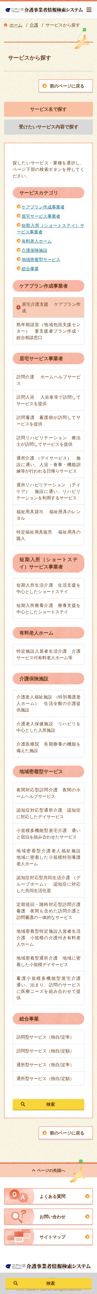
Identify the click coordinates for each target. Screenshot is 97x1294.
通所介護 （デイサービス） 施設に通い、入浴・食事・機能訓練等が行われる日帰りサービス (48, 464)
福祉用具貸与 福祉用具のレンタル (48, 515)
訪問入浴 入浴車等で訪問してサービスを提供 (48, 400)
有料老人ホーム (37, 241)
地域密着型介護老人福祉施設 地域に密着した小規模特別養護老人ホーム (50, 857)
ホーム (15, 25)
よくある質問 (52, 1196)
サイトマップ (52, 1237)
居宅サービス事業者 (41, 216)
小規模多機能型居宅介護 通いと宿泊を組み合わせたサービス (48, 834)
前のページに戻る (67, 86)
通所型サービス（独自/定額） (45, 1078)
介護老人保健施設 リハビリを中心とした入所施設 (48, 727)
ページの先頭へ (51, 1170)
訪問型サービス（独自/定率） (45, 1037)
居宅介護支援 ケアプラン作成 (51, 307)
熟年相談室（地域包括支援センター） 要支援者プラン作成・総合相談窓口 (48, 331)
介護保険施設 (34, 250)
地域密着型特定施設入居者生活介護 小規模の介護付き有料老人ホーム (48, 937)
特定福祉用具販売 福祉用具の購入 (48, 535)
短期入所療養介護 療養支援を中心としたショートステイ (48, 609)
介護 (34, 25)
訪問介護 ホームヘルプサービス (48, 380)
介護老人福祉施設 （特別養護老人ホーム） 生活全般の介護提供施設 (48, 703)
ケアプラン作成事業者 (43, 207)
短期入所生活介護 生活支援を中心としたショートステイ (48, 588)
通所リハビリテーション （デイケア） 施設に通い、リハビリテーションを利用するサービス (48, 491)
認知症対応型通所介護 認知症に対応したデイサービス (48, 813)
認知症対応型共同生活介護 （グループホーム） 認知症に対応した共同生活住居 (48, 884)
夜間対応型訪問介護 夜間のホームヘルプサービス (48, 793)
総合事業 (30, 268)
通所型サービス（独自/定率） (45, 1064)
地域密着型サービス (41, 259)
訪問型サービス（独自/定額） (45, 1051)
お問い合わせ (52, 1216)
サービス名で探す (48, 109)
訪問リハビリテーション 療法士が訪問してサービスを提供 (48, 441)
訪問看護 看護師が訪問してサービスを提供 (48, 421)
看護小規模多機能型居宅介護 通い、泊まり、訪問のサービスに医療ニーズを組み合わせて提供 (50, 988)
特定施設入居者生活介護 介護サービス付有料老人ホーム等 (48, 654)
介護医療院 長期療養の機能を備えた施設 (48, 747)
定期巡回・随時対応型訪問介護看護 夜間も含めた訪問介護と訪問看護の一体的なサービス (48, 911)
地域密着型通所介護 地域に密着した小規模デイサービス (48, 961)
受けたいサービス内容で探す (48, 126)
